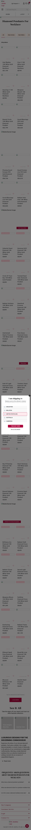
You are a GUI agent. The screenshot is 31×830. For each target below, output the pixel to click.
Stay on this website (15, 429)
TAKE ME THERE (15, 426)
